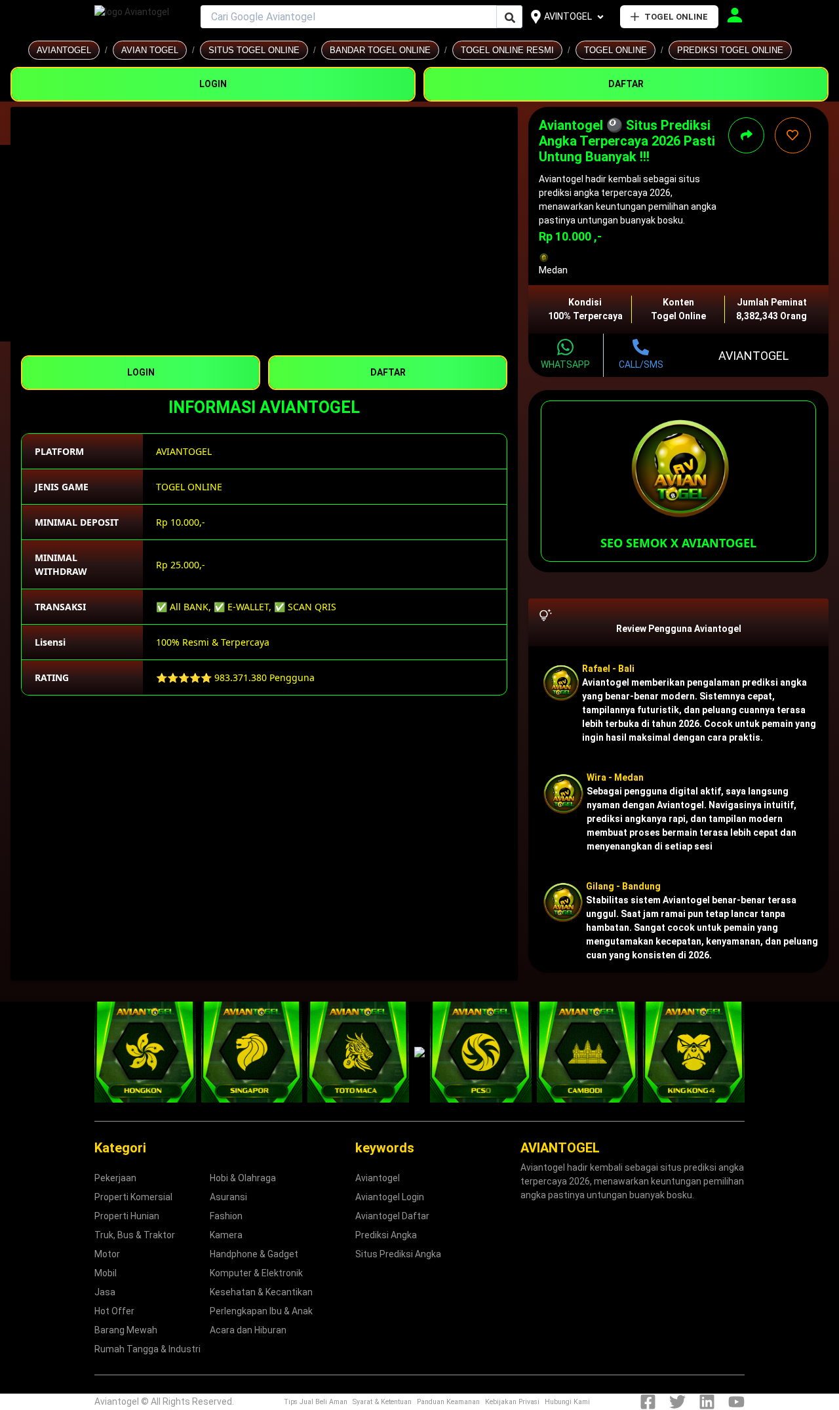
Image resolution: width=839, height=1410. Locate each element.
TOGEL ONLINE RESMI (507, 50)
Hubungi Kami (567, 1402)
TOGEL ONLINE (676, 17)
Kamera (226, 1235)
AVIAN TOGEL (149, 50)
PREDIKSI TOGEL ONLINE (730, 50)
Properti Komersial (133, 1197)
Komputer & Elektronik (256, 1273)
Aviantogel (377, 1178)
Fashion (226, 1216)
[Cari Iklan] (510, 17)
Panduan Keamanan (448, 1402)
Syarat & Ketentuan (382, 1402)
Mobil (105, 1273)
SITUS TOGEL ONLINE (254, 50)
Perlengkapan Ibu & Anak (261, 1311)
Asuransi (228, 1197)
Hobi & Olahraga (243, 1178)
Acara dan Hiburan (248, 1330)
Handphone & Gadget (254, 1254)
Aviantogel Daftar (392, 1216)
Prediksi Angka (386, 1235)
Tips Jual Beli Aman (315, 1402)
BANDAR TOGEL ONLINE (380, 50)
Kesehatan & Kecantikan (261, 1292)
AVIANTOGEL (64, 50)
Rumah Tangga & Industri (147, 1349)
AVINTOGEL (568, 16)
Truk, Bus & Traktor (134, 1235)
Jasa (104, 1292)
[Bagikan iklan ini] (746, 135)
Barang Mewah (125, 1330)
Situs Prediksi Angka (398, 1254)
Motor (107, 1254)
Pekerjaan (115, 1178)
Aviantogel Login (389, 1197)
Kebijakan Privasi (512, 1402)
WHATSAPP (565, 364)
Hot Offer (114, 1311)
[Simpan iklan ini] (793, 135)
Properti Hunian (126, 1216)
